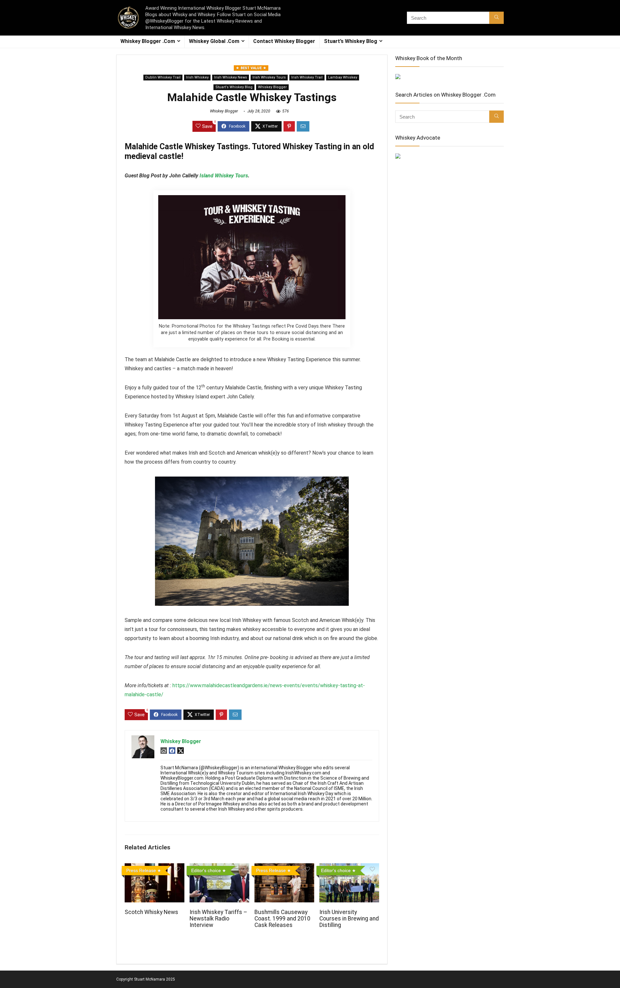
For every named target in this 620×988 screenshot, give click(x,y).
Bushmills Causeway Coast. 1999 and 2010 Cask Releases (282, 918)
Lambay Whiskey (342, 77)
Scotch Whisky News (151, 912)
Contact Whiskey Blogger (284, 41)
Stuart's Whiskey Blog (234, 87)
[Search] (496, 18)
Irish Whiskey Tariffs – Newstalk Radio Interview (218, 918)
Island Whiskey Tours (224, 176)
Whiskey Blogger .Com (147, 41)
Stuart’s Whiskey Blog (350, 41)
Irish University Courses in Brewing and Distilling (349, 918)
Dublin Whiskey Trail (163, 77)
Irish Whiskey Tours (269, 77)
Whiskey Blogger (272, 87)
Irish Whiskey (197, 77)
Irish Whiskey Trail (307, 77)
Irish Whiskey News (230, 77)
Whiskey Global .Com (214, 41)
